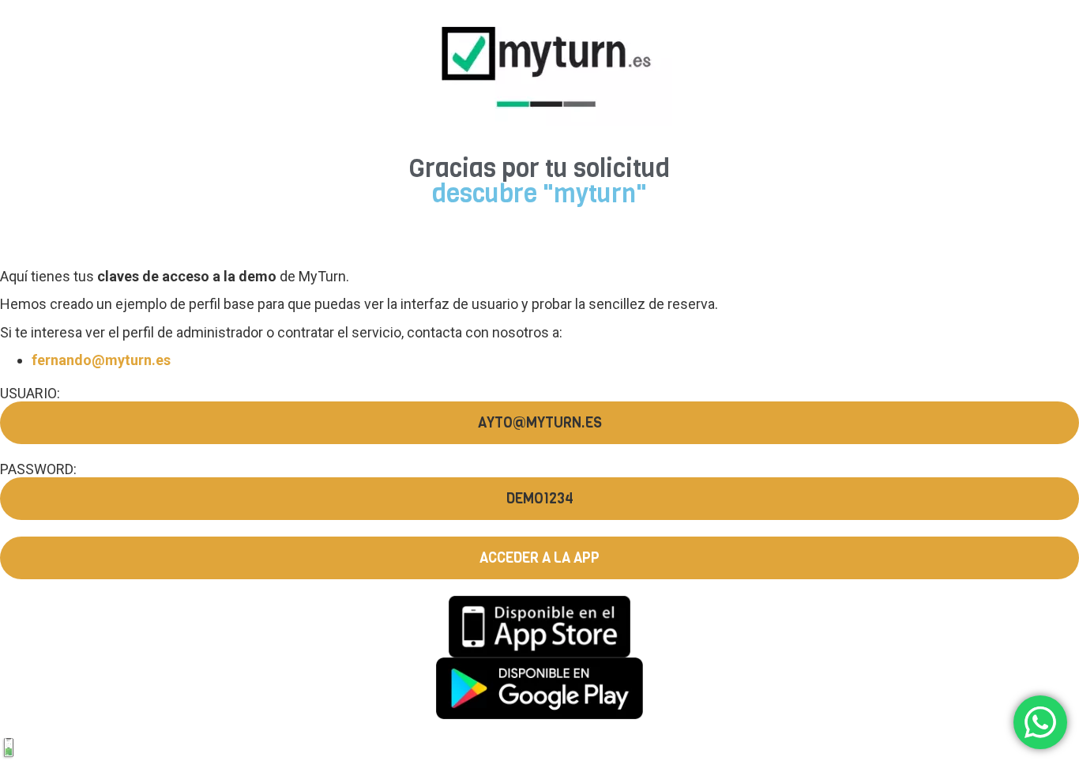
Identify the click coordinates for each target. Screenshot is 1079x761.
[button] (539, 422)
